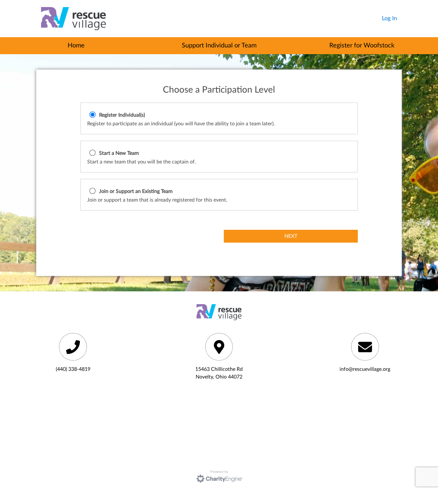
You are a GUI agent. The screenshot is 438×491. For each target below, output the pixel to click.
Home (76, 45)
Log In (389, 18)
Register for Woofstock (361, 45)
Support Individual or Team (219, 45)
